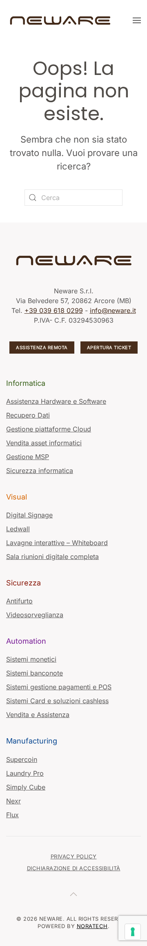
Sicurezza (23, 583)
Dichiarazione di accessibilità (73, 868)
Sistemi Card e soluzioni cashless (57, 701)
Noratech (92, 926)
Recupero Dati (28, 415)
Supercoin (21, 759)
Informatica (25, 383)
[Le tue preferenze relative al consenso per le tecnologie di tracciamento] (132, 931)
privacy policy (74, 856)
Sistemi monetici (31, 659)
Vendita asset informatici (44, 443)
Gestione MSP (27, 457)
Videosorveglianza (34, 615)
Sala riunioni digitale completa (52, 556)
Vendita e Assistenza (37, 715)
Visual (16, 497)
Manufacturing (31, 741)
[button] (137, 20)
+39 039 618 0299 (53, 310)
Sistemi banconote (34, 673)
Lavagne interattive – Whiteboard (57, 543)
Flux (12, 815)
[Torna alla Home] (61, 20)
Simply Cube (25, 787)
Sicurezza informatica (39, 470)
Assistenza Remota (42, 347)
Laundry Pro (25, 773)
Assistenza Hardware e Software (56, 401)
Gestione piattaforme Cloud (48, 429)
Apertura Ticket (109, 347)
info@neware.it (113, 310)
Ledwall (18, 529)
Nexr (13, 801)
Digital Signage (29, 515)
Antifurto (19, 601)
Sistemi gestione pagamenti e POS (58, 687)
